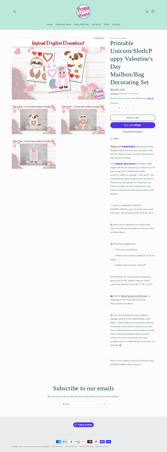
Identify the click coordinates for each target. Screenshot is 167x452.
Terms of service (86, 446)
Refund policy (57, 446)
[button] (14, 11)
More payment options (132, 131)
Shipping (114, 94)
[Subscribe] (104, 404)
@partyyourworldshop (134, 296)
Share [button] (116, 138)
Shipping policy (102, 446)
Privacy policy (71, 446)
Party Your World (25, 446)
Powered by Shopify (41, 446)
